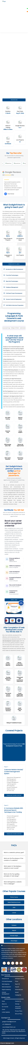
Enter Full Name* (6, 7)
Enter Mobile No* (6, 12)
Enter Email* (5, 18)
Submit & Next (15, 29)
